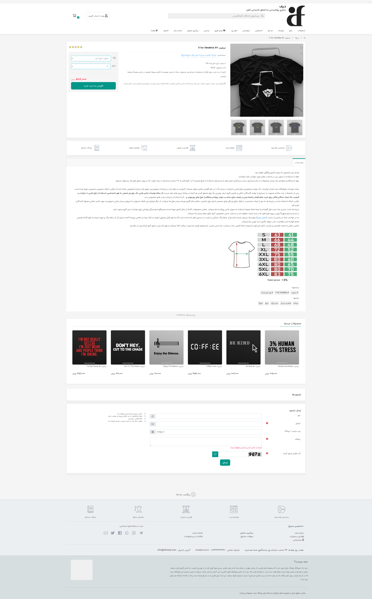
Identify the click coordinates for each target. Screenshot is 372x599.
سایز (114, 65)
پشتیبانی (297, 540)
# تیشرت (294, 292)
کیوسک (281, 30)
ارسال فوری (219, 30)
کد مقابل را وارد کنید (291, 453)
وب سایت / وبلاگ (292, 431)
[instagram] (133, 533)
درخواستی (246, 30)
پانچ (290, 30)
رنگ (114, 58)
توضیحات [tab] (299, 162)
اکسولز (165, 30)
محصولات (301, 30)
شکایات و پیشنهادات (193, 536)
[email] (105, 533)
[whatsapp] (126, 533)
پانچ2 (297, 38)
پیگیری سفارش (192, 30)
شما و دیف (178, 30)
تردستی (206, 30)
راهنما (153, 30)
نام (299, 415)
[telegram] (140, 533)
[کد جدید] (215, 454)
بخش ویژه (261, 217)
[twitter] (112, 533)
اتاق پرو (234, 30)
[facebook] (119, 533)
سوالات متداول (246, 536)
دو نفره (270, 30)
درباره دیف (299, 533)
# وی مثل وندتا (267, 292)
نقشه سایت (197, 533)
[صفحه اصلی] (305, 38)
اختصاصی (258, 30)
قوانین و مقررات (297, 536)
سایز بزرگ (194, 55)
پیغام (297, 439)
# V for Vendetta (282, 292)
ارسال (225, 462)
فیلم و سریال (205, 55)
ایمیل (298, 423)
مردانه (214, 55)
